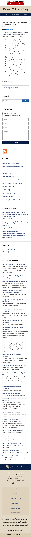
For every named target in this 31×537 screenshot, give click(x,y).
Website (15, 493)
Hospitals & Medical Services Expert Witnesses (13, 374)
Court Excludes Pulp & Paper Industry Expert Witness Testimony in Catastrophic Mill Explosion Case (15, 214)
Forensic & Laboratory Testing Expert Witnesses (14, 400)
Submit (15, 142)
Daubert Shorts (8, 186)
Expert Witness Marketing (12, 183)
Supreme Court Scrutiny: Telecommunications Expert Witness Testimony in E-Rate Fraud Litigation (13, 233)
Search (25, 100)
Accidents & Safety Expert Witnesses (13, 264)
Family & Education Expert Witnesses (14, 365)
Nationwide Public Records (10, 250)
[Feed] (4, 151)
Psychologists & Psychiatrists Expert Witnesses (13, 437)
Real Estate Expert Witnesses (11, 443)
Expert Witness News (10, 170)
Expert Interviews (8, 193)
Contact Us (15, 14)
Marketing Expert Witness (11, 200)
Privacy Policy (15, 498)
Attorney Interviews (9, 196)
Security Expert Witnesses (10, 450)
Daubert (6, 173)
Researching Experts (12, 79)
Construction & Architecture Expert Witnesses (13, 310)
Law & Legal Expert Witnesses (11, 412)
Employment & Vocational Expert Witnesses (12, 328)
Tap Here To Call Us (15, 3)
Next (17, 88)
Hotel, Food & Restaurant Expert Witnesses (12, 387)
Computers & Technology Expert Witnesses (12, 300)
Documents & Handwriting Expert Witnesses (12, 321)
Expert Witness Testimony (12, 166)
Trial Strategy (8, 176)
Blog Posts (15, 513)
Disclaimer (15, 503)
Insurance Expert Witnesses (11, 393)
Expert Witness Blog (15, 9)
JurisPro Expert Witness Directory (15, 530)
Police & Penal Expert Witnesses (12, 430)
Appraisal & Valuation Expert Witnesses (14, 281)
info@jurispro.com (15, 483)
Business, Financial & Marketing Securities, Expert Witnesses (12, 291)
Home (5, 14)
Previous (5, 88)
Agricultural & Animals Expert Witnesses (15, 276)
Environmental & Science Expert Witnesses (12, 355)
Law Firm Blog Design (15, 534)
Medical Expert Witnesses (10, 419)
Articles (6, 190)
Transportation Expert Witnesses (12, 456)
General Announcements (11, 180)
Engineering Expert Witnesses (11, 341)
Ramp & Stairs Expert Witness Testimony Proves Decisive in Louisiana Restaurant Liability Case (15, 224)
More (25, 14)
